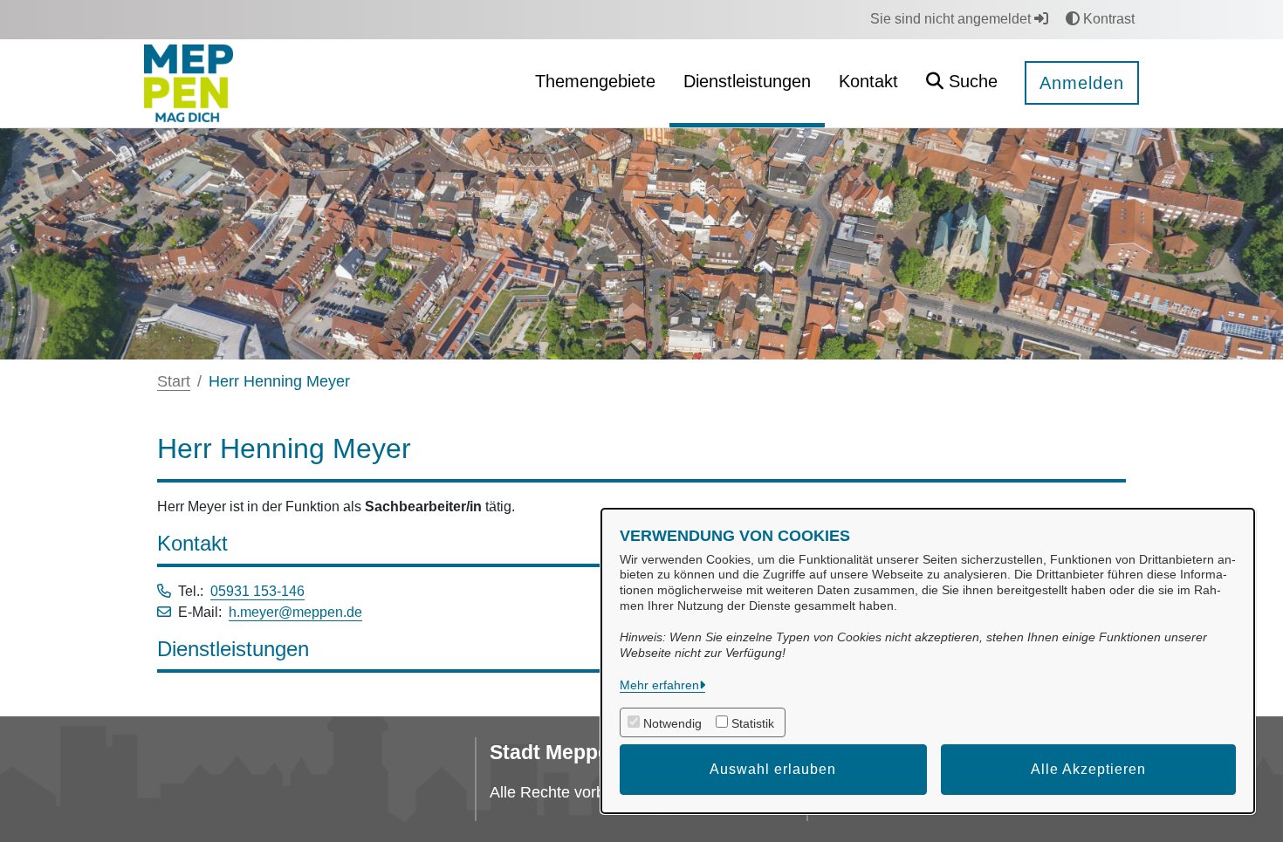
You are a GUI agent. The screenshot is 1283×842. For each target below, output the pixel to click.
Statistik (752, 723)
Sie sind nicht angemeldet (952, 18)
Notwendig (672, 723)
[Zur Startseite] (188, 82)
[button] (962, 83)
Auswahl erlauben (773, 769)
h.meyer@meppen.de (295, 612)
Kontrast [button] (1107, 18)
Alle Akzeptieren (1088, 769)
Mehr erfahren (659, 685)
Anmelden (1081, 82)
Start (173, 381)
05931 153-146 (257, 591)
